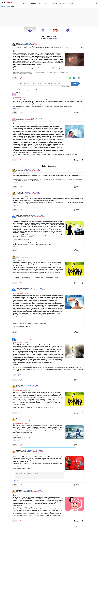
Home (24, 3)
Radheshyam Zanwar (21, 418)
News (45, 3)
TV (75, 3)
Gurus (71, 3)
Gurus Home (3, 6)
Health (8, 6)
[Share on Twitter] (79, 78)
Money (54, 3)
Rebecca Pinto (19, 43)
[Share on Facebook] (74, 78)
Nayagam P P (19, 256)
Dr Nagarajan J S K (20, 490)
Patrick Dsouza (19, 169)
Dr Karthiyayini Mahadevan (22, 92)
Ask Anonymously (67, 86)
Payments (32, 3)
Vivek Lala (18, 338)
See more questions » (81, 526)
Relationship (55, 33)
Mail (40, 3)
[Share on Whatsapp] (69, 78)
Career (68, 33)
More (81, 3)
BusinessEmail (63, 3)
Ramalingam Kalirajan (21, 215)
